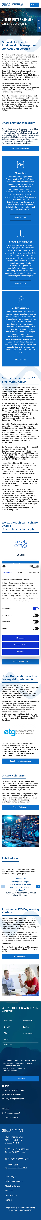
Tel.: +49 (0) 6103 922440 (14, 1090)
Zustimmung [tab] (7, 572)
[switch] (36, 615)
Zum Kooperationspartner (20, 761)
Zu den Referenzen (20, 807)
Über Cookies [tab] (33, 572)
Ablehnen (20, 652)
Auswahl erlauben (20, 645)
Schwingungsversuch (14, 1181)
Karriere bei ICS (20, 957)
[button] (38, 886)
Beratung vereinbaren (20, 148)
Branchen (9, 1190)
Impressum (10, 1208)
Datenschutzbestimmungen (13, 1068)
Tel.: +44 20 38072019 (17, 1168)
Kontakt (8, 1200)
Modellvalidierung (12, 1186)
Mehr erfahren (20, 217)
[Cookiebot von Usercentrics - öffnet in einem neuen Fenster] (29, 566)
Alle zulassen (20, 638)
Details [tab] (20, 572)
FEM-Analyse (10, 1177)
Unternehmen (11, 1195)
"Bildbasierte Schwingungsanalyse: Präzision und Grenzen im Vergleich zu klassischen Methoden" (20, 884)
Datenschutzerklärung (26, 1208)
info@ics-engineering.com (14, 1099)
